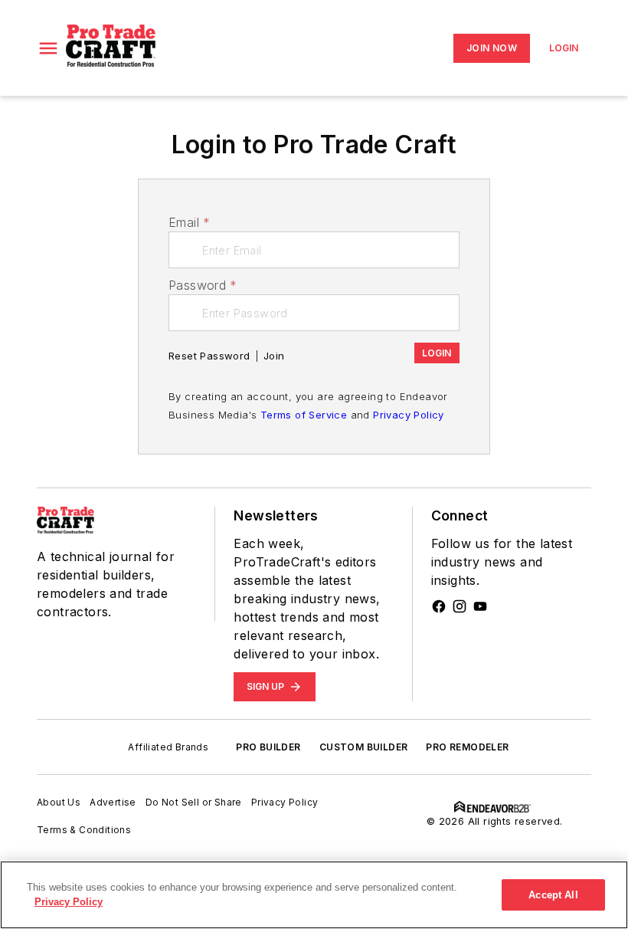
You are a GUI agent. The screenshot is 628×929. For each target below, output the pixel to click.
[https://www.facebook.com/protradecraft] (438, 606)
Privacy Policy (408, 415)
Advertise (113, 802)
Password (202, 285)
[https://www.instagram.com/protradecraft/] (459, 606)
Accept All (552, 895)
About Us (58, 802)
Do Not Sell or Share (194, 802)
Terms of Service (303, 415)
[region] (314, 895)
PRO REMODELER (467, 747)
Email (189, 222)
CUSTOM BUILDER (363, 747)
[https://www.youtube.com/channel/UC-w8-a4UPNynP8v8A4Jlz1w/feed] (480, 606)
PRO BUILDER (268, 747)
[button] (48, 48)
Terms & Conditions (84, 829)
